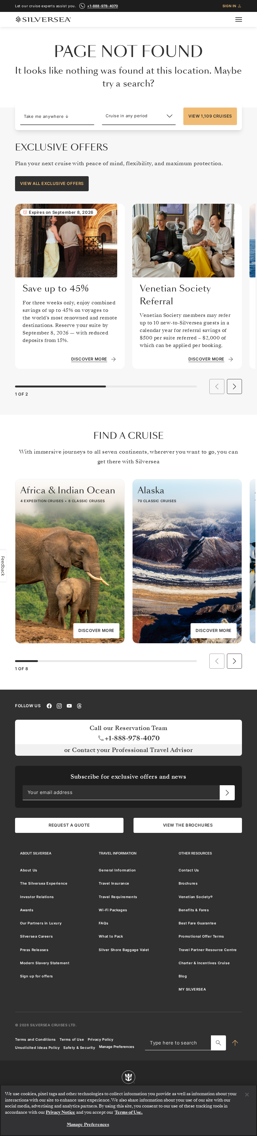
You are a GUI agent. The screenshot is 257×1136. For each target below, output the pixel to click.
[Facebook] (49, 705)
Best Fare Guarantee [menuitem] (197, 923)
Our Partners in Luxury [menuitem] (40, 923)
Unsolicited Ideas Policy (37, 1047)
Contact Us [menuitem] (189, 870)
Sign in (229, 6)
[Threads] (79, 705)
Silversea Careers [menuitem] (36, 936)
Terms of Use (72, 1039)
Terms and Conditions (35, 1039)
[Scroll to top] (235, 1043)
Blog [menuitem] (183, 976)
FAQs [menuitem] (103, 923)
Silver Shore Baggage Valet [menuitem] (124, 949)
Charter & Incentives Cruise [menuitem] (204, 963)
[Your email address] (227, 792)
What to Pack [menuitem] (111, 936)
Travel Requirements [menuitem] (118, 896)
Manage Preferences (116, 1047)
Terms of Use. (129, 1112)
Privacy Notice (60, 1112)
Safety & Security (79, 1047)
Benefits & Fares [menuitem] (194, 909)
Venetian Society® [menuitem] (195, 896)
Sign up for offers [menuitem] (36, 976)
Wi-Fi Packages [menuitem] (113, 909)
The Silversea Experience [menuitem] (43, 883)
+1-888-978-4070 (102, 6)
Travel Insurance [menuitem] (114, 883)
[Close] (247, 1095)
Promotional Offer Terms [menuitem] (201, 936)
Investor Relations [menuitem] (37, 896)
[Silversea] (43, 19)
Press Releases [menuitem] (34, 949)
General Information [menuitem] (117, 870)
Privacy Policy (100, 1039)
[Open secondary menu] (242, 19)
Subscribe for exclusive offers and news (128, 776)
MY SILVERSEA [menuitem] (192, 989)
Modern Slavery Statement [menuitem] (44, 963)
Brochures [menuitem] (188, 883)
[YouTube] (69, 705)
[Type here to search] (218, 1042)
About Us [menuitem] (28, 870)
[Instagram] (59, 705)
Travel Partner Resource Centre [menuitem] (208, 949)
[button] (57, 116)
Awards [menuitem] (27, 909)
